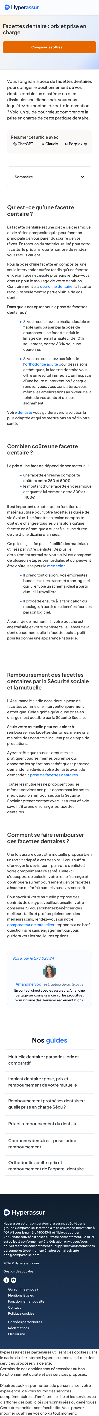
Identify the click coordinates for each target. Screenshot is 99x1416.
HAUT (89, 1392)
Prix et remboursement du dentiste (43, 1123)
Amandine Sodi (29, 984)
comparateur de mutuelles (30, 924)
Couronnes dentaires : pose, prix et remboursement (43, 1143)
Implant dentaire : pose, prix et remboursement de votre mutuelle (42, 1081)
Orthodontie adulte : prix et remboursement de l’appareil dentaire (46, 1165)
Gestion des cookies (18, 1271)
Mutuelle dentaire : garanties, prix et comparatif (43, 1059)
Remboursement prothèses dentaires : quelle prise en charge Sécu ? (46, 1103)
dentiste (24, 412)
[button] (49, 47)
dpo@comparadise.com (21, 1255)
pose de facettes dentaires (54, 774)
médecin (55, 565)
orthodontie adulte (41, 364)
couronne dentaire (56, 286)
